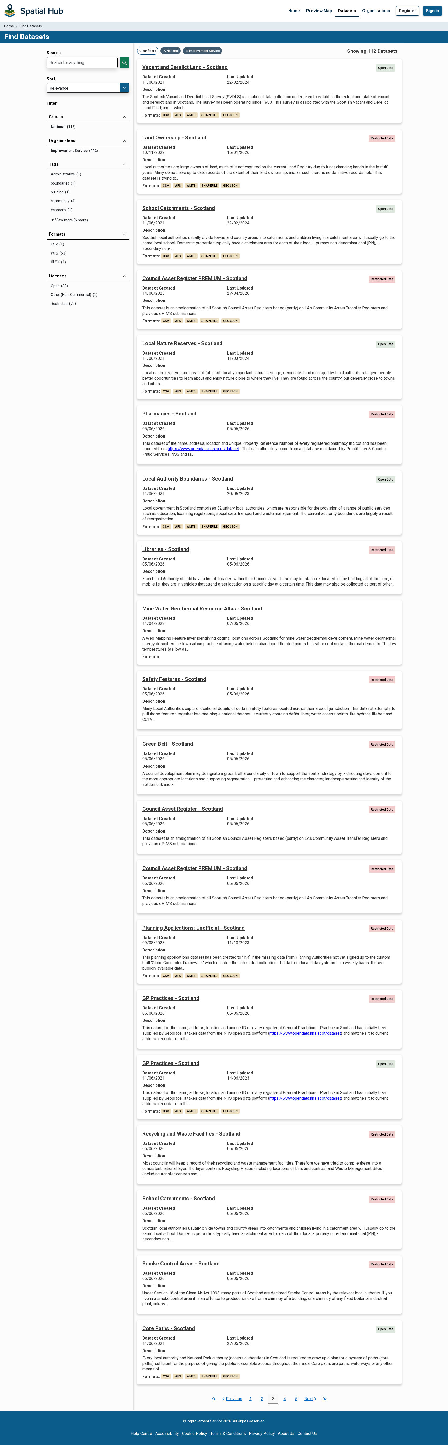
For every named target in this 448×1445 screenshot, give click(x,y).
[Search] (124, 62)
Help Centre (141, 1433)
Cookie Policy (194, 1433)
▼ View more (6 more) (69, 220)
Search (54, 53)
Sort (51, 79)
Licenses (58, 275)
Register (407, 10)
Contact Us (307, 1433)
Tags (54, 164)
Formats (57, 234)
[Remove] (165, 51)
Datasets (347, 10)
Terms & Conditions (228, 1433)
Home (294, 10)
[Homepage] (33, 11)
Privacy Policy (262, 1433)
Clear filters (147, 51)
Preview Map (319, 10)
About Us (286, 1433)
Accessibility (167, 1433)
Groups (56, 116)
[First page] (214, 1399)
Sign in (432, 10)
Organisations (376, 10)
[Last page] (325, 1399)
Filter (52, 103)
